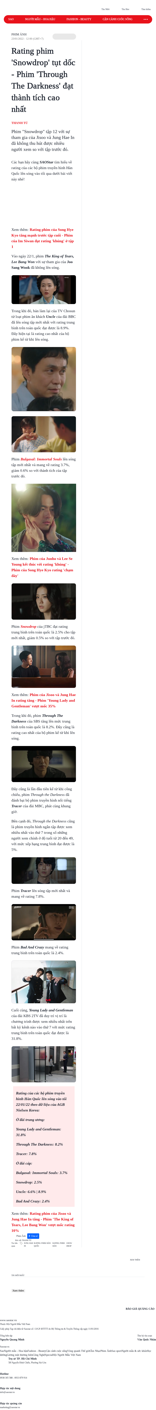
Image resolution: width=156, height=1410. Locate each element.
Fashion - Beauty (79, 19)
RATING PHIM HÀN (59, 1244)
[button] (64, 37)
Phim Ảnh (19, 34)
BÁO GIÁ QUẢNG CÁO (140, 1308)
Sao (11, 19)
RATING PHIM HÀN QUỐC (42, 1244)
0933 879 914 (20, 1377)
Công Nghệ (39, 1355)
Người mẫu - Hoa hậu (40, 19)
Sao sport (116, 1351)
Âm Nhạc (95, 1351)
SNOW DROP (69, 1244)
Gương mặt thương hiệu (20, 1355)
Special (49, 1355)
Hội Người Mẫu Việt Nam (67, 1355)
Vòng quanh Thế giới (78, 1351)
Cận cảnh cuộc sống (117, 19)
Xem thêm (18, 1290)
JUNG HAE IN (28, 1244)
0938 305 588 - (7, 1377)
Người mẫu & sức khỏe (134, 1351)
